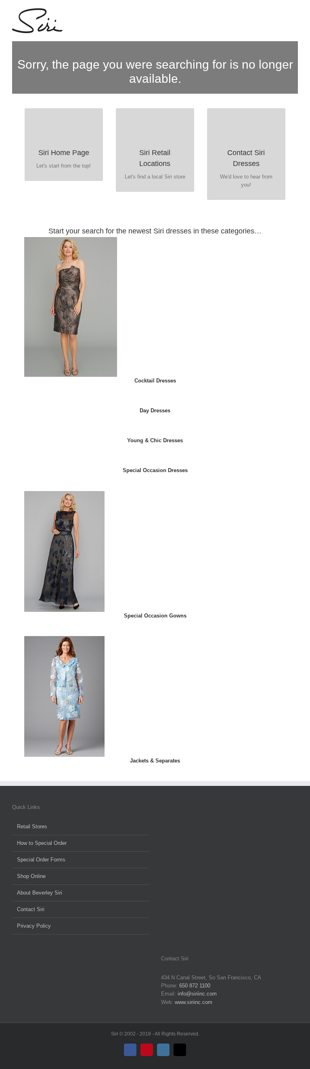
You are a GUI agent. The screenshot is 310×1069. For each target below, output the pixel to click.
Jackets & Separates (155, 761)
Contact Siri (30, 909)
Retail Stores (32, 826)
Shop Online (31, 876)
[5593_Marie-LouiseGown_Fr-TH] (64, 494)
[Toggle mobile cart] (280, 12)
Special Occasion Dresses (155, 470)
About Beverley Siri (39, 893)
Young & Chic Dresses (155, 440)
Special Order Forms (41, 860)
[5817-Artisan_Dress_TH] (70, 240)
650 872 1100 (194, 986)
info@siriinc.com (197, 994)
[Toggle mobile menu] (294, 12)
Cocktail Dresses (155, 381)
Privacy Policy (34, 926)
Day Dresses (155, 410)
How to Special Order (42, 843)
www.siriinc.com (193, 1002)
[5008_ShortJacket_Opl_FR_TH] (64, 639)
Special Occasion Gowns (155, 616)
